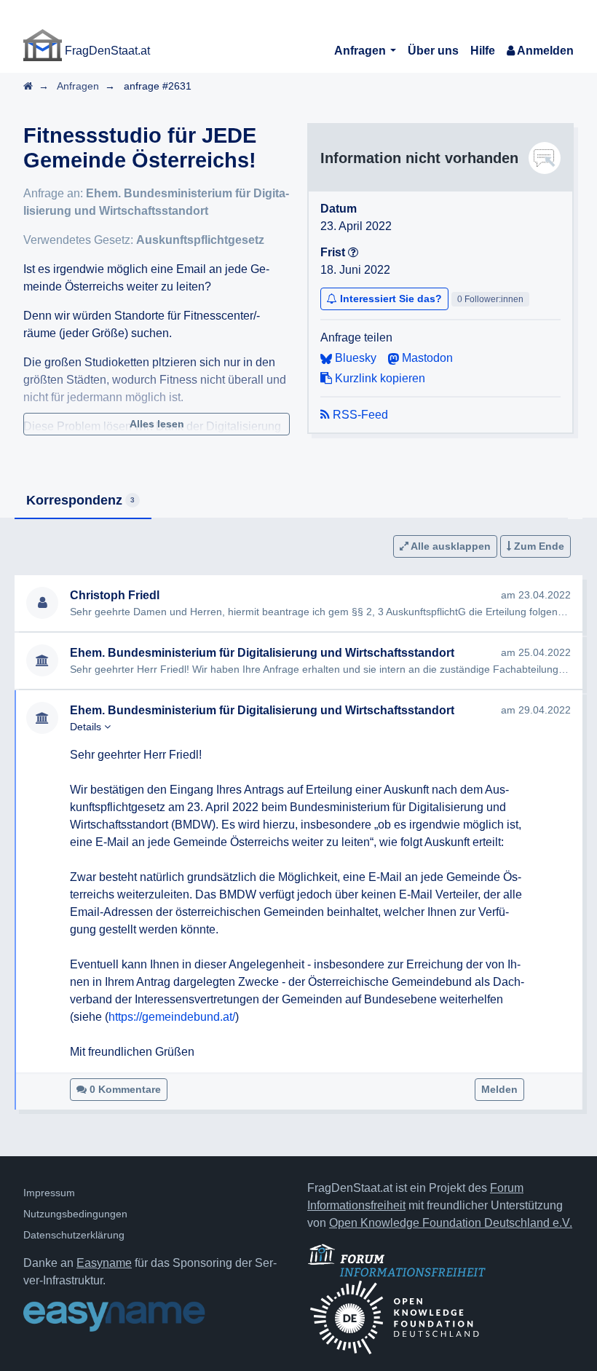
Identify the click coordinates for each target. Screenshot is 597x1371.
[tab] (83, 501)
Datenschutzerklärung (73, 1235)
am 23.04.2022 (536, 595)
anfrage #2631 (157, 86)
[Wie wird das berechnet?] (353, 252)
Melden (499, 1089)
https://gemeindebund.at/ (171, 1017)
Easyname (104, 1263)
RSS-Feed (359, 414)
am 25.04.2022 (536, 652)
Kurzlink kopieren (378, 378)
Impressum (49, 1192)
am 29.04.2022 (536, 710)
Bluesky (354, 358)
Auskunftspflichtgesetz (200, 240)
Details (87, 726)
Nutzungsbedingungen (75, 1214)
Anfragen (361, 50)
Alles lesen (157, 424)
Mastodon (426, 358)
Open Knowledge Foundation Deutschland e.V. (450, 1223)
